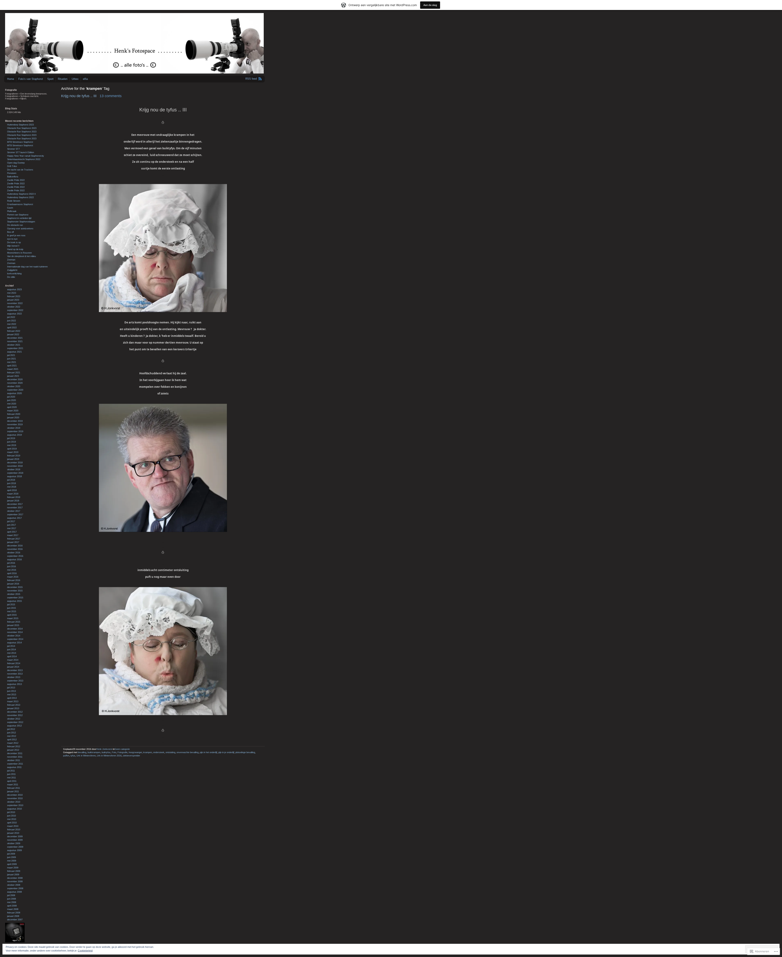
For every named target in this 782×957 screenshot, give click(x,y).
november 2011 (14, 757)
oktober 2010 (13, 802)
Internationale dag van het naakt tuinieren (27, 266)
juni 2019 (11, 442)
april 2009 (12, 864)
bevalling (82, 752)
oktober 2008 (13, 885)
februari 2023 (13, 296)
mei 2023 (11, 293)
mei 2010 (11, 819)
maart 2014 (12, 660)
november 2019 (15, 424)
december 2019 (15, 421)
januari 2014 (13, 667)
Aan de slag (430, 5)
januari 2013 (13, 708)
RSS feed (251, 78)
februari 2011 (13, 788)
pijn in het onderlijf (208, 752)
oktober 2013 (13, 677)
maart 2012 (12, 743)
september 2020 (15, 390)
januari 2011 (13, 791)
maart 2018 (12, 493)
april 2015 (12, 615)
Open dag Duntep (16, 163)
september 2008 (15, 888)
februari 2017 (13, 538)
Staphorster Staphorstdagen (21, 221)
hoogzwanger (135, 752)
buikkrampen (94, 752)
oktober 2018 (13, 469)
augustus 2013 (14, 684)
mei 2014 (11, 653)
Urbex (75, 78)
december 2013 (15, 670)
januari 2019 (13, 459)
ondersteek (158, 752)
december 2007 (15, 919)
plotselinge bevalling (245, 752)
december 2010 (15, 795)
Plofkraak (11, 211)
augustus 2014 (14, 642)
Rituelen (62, 78)
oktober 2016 (13, 552)
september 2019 (15, 431)
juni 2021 (11, 358)
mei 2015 (11, 611)
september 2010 (15, 805)
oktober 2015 (13, 594)
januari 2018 (13, 500)
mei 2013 (11, 694)
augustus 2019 (14, 435)
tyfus (72, 755)
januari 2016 (13, 583)
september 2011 (15, 764)
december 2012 (15, 712)
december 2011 (14, 753)
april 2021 (12, 365)
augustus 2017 (14, 518)
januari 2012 (13, 750)
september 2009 (15, 847)
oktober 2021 (13, 345)
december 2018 (15, 462)
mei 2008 (11, 902)
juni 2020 (11, 400)
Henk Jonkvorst (104, 749)
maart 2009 (12, 867)
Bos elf (10, 232)
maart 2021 (12, 369)
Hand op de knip (15, 249)
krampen (147, 752)
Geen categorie (122, 749)
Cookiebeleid (85, 950)
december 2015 (15, 587)
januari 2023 (13, 300)
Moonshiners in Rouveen (19, 253)
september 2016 (15, 556)
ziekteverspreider (131, 755)
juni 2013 (11, 691)
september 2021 (15, 348)
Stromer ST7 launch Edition (20, 152)
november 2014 (15, 632)
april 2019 (12, 448)
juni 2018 (11, 483)
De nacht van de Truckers (20, 169)
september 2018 (15, 473)
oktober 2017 (13, 511)
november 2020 (15, 383)
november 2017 (15, 507)
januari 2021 (13, 376)
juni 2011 (11, 774)
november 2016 (15, 549)
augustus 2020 (14, 393)
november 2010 (15, 798)
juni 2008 (11, 899)
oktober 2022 (13, 306)
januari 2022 (13, 334)
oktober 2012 (13, 718)
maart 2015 (12, 618)
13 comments (111, 96)
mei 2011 (11, 777)
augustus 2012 (14, 725)
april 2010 (12, 822)
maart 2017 (12, 535)
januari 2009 (13, 874)
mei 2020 (11, 403)
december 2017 (15, 504)
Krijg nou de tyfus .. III (79, 96)
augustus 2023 (14, 289)
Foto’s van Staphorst (30, 78)
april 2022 (12, 327)
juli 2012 (11, 729)
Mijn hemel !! (13, 246)
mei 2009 (11, 860)
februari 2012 (13, 746)
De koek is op (14, 242)
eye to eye (12, 239)
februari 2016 (13, 580)
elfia (85, 78)
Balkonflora (12, 176)
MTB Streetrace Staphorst (20, 142)
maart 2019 (12, 452)
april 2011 (11, 781)
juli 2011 (11, 770)
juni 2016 (11, 566)
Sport (50, 78)
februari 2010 (13, 829)
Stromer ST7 (13, 149)
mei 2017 (11, 528)
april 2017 (12, 532)
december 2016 (15, 545)
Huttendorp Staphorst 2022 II (21, 194)
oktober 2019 (13, 428)
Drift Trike (12, 166)
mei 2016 (11, 570)
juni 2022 (11, 320)
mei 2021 (11, 362)
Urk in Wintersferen (86, 755)
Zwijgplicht (12, 270)
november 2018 (15, 466)
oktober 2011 (13, 760)
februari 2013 (13, 705)
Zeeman (11, 259)
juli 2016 (11, 563)
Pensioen (11, 173)
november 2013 (15, 673)
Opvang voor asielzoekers (20, 228)
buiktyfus (106, 752)
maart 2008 (12, 909)
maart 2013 (12, 701)
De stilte (11, 277)
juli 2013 (11, 687)
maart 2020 (12, 410)
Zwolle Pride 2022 (16, 180)
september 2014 (15, 639)
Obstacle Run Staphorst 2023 (21, 128)
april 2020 (12, 407)
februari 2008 (13, 912)
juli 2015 (11, 604)
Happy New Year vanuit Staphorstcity (25, 156)
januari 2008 (13, 916)
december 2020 (15, 379)
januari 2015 (13, 625)
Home (10, 78)
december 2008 (15, 878)
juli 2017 (11, 521)
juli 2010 (11, 812)
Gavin (10, 208)
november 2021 (15, 341)
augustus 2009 (14, 850)
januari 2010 (13, 833)
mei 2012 (11, 736)
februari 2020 (13, 414)
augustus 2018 (14, 476)
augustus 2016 (14, 559)
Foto (114, 752)
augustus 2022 (14, 313)
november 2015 (15, 590)
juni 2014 (11, 649)
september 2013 (15, 680)
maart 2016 (12, 577)
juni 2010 (11, 815)
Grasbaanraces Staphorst (20, 204)
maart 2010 (12, 826)
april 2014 (12, 656)
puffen (66, 755)
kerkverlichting (14, 273)
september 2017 (15, 514)
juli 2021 (11, 355)
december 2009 (15, 836)
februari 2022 (13, 331)
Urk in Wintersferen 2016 (109, 755)
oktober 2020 (13, 386)
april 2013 (12, 698)
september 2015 (15, 597)
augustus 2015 (14, 601)
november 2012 (15, 715)
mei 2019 (11, 445)
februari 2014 (13, 663)
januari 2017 (13, 542)
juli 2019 (11, 438)
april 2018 (12, 490)
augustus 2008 (14, 892)
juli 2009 (11, 854)
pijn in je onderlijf (226, 752)
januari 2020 (13, 417)
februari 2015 (13, 622)
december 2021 (15, 338)
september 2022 (15, 310)
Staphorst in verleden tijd (19, 218)
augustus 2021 (14, 351)
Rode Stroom (13, 201)
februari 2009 (13, 871)
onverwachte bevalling (188, 752)
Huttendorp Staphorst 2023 (20, 124)
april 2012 (12, 739)
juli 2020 (11, 397)
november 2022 (15, 303)
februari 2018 (13, 497)
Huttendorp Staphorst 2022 (20, 197)
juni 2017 (11, 525)
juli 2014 (11, 646)
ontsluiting (170, 752)
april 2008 (12, 905)
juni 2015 (11, 608)
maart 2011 (12, 784)
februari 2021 (13, 372)
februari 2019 (13, 455)
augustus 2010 (14, 809)
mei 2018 (11, 487)
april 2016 (12, 573)
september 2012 (15, 722)
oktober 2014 (13, 635)
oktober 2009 (13, 843)
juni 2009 (11, 857)
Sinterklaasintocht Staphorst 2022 (23, 159)
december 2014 (15, 628)
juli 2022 (11, 317)
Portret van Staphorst (17, 214)
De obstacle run (15, 225)
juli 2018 (11, 480)
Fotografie (122, 752)
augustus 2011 (14, 767)
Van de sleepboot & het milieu (21, 256)
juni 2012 (11, 732)
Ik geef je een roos (16, 235)
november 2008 (15, 881)
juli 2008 (11, 895)
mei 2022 (11, 324)
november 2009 (15, 840)
